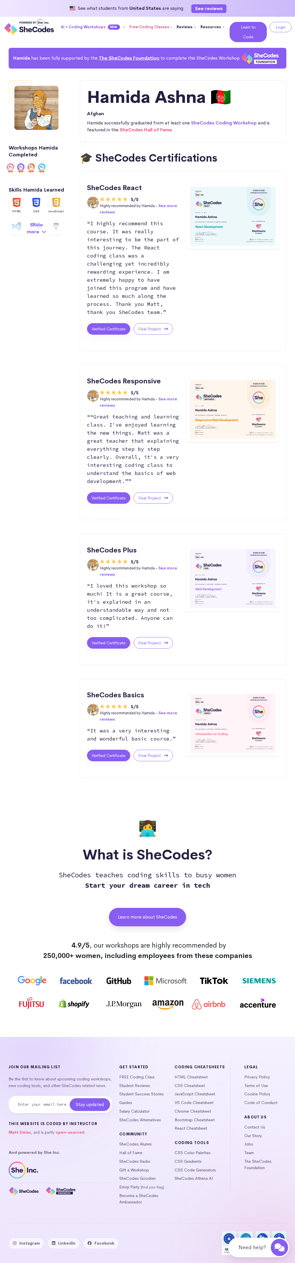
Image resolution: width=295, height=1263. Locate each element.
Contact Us (254, 1127)
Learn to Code (248, 31)
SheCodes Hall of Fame (146, 130)
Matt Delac (20, 1132)
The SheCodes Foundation (129, 58)
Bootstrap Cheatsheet (195, 1119)
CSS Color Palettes (192, 1152)
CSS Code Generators (195, 1170)
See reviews (209, 8)
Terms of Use (256, 1085)
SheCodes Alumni (135, 1144)
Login (280, 27)
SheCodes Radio (134, 1161)
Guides (125, 1102)
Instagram (29, 1243)
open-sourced (70, 1132)
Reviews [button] (185, 26)
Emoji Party (129, 1187)
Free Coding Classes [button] (149, 26)
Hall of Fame (130, 1152)
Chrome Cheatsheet (193, 1111)
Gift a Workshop (134, 1170)
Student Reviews (134, 1085)
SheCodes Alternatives (140, 1119)
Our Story (253, 1135)
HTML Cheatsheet (191, 1077)
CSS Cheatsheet (190, 1085)
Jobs (248, 1144)
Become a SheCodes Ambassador (138, 1199)
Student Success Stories (141, 1094)
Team (249, 1152)
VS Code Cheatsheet (194, 1102)
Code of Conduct (260, 1102)
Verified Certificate (109, 329)
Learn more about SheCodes (147, 917)
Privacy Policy (257, 1077)
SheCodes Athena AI (194, 1178)
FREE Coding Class (136, 1077)
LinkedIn (66, 1243)
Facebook (104, 1243)
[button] (92, 27)
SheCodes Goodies (137, 1178)
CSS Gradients (188, 1161)
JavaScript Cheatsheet (195, 1094)
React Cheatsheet (191, 1128)
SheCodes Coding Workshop (224, 123)
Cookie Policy (257, 1094)
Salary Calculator (134, 1111)
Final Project (150, 329)
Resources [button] (211, 26)
